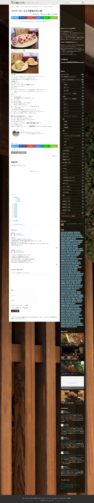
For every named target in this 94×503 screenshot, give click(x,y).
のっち (55, 156)
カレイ (64, 303)
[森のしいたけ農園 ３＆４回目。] (72, 353)
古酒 (73, 282)
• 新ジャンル (72, 87)
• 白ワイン (72, 107)
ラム (69, 270)
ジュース (70, 326)
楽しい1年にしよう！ (67, 388)
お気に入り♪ (72, 183)
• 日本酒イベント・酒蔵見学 (72, 99)
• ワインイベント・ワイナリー (72, 116)
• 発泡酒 (72, 84)
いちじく (64, 265)
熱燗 (73, 311)
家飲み (71, 272)
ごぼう (76, 247)
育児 (64, 233)
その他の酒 (79, 240)
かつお (71, 295)
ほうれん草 (68, 300)
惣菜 (63, 310)
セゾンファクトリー (77, 315)
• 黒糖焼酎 (72, 127)
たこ (79, 263)
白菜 (79, 293)
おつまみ (78, 233)
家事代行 (64, 247)
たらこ (64, 325)
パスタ (72, 248)
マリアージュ (73, 273)
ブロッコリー (77, 320)
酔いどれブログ (72, 74)
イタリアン (72, 275)
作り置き (81, 325)
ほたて (74, 293)
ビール (72, 82)
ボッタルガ (65, 278)
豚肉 (81, 250)
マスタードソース (66, 316)
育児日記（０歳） (72, 201)
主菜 (69, 288)
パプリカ (70, 267)
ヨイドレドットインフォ (48, 500)
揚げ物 (79, 282)
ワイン (72, 102)
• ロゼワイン (72, 110)
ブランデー (65, 295)
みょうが (71, 262)
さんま (73, 305)
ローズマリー (65, 308)
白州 (71, 308)
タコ (70, 313)
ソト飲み (72, 168)
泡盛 (72, 130)
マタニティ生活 (72, 186)
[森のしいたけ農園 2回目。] (72, 397)
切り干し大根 (65, 321)
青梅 (68, 243)
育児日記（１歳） (72, 204)
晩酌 (76, 268)
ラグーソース (65, 280)
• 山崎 (72, 141)
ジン (71, 268)
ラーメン (70, 250)
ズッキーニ (72, 253)
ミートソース (76, 288)
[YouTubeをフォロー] (20, 153)
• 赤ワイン (72, 104)
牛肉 (75, 267)
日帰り (79, 311)
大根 (69, 303)
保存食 (69, 242)
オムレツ (64, 277)
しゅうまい (75, 323)
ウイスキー (72, 133)
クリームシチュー (74, 318)
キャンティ (64, 272)
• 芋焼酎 (72, 121)
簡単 (69, 238)
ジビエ (72, 285)
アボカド (79, 258)
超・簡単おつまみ (72, 162)
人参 (69, 325)
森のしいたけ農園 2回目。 (68, 402)
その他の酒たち (72, 150)
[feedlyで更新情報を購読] (22, 153)
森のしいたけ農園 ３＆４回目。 (70, 359)
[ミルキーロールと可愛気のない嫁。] (38, 17)
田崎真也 (81, 296)
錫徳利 (77, 295)
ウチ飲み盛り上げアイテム (72, 180)
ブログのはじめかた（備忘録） (72, 216)
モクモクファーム (66, 257)
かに (75, 326)
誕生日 (69, 282)
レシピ (64, 250)
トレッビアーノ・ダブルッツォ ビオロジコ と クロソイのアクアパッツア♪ (72, 441)
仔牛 (80, 280)
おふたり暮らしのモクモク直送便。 (70, 344)
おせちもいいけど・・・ (19, 224)
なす (80, 301)
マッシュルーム (75, 316)
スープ (74, 290)
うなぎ (64, 252)
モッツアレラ (75, 255)
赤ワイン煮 (65, 262)
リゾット (74, 296)
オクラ (64, 255)
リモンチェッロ (73, 280)
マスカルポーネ (70, 310)
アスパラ (74, 325)
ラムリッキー (65, 273)
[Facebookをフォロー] (15, 153)
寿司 (74, 300)
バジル (69, 263)
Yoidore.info (39, 21)
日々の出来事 (53, 14)
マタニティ (79, 235)
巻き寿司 (80, 300)
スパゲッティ (65, 275)
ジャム (73, 252)
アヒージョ (75, 260)
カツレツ (70, 283)
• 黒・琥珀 (72, 90)
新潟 (72, 195)
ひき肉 (79, 252)
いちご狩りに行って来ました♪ (69, 373)
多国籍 (76, 245)
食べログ (63, 488)
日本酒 (72, 96)
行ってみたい (78, 308)
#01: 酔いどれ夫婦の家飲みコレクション (72, 79)
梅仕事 (64, 245)
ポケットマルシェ (76, 243)
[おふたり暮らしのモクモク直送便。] (72, 339)
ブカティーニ (71, 277)
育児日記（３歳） (72, 210)
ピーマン (64, 296)
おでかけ (72, 213)
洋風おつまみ (72, 156)
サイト (12, 300)
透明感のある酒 (65, 305)
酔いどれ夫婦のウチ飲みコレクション (28, 21)
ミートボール (79, 278)
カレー (64, 267)
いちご (75, 242)
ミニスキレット (65, 291)
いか (73, 303)
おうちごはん (65, 240)
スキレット (65, 313)
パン (81, 318)
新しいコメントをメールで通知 (20, 305)
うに (69, 293)
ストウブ (72, 165)
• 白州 (72, 144)
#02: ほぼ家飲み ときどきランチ (72, 76)
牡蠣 (80, 267)
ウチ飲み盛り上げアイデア (72, 177)
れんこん (74, 257)
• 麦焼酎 (72, 124)
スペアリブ (64, 253)
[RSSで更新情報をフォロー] (25, 153)
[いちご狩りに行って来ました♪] (72, 368)
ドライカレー (65, 318)
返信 (57, 247)
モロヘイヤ (73, 291)
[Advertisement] (22, 181)
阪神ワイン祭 (65, 248)
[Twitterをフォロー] (12, 153)
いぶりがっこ (79, 310)
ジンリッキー (65, 268)
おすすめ (48, 498)
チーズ (70, 247)
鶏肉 (63, 320)
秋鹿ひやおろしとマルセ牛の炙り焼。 (70, 469)
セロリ (69, 260)
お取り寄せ (77, 272)
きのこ (64, 306)
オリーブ (64, 288)
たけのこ (78, 262)
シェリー (79, 298)
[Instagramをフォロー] (17, 153)
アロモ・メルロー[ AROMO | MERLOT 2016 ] (72, 414)
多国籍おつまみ (72, 159)
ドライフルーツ (65, 258)
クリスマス (68, 298)
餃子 (79, 291)
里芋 (74, 263)
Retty (62, 483)
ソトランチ (72, 174)
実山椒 (64, 293)
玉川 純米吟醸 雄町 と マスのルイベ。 (75, 224)
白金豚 (64, 283)
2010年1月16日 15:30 (19, 251)
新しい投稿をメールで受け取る (20, 308)
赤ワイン (76, 250)
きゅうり (78, 321)
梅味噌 (73, 240)
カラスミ (64, 286)
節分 (63, 301)
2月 (17, 200)
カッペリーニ (79, 286)
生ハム (64, 311)
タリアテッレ (65, 285)
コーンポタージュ (75, 306)
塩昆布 (72, 321)
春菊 (81, 295)
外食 (69, 237)
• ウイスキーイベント (72, 147)
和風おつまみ (72, 153)
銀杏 (69, 311)
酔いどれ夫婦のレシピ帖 (67, 486)
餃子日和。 (16, 220)
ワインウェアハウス (66, 290)
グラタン (69, 301)
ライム (64, 263)
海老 (69, 255)
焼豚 (77, 248)
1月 (17, 201)
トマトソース (77, 283)
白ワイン (64, 270)
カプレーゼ (71, 286)
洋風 (81, 237)
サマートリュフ (79, 285)
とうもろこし (71, 265)
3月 (17, 198)
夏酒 (63, 323)
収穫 (63, 260)
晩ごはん (70, 245)
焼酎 (72, 119)
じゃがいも (80, 273)
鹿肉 (63, 282)
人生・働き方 (54, 498)
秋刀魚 (69, 315)
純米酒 (64, 315)
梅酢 (80, 323)
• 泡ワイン (72, 113)
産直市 (64, 326)
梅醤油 (78, 253)
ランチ (64, 237)
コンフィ (73, 258)
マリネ (75, 301)
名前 (12, 290)
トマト (75, 270)
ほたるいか (79, 305)
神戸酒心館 (76, 313)
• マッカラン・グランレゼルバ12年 (72, 136)
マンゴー (71, 278)
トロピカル (80, 275)
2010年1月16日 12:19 (19, 234)
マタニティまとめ (72, 189)
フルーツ (78, 277)
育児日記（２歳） (72, 207)
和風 (64, 238)
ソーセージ (69, 320)
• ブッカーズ (72, 138)
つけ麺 (69, 323)
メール (12, 295)
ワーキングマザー (72, 198)
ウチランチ (72, 171)
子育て (77, 232)
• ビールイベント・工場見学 (72, 93)
